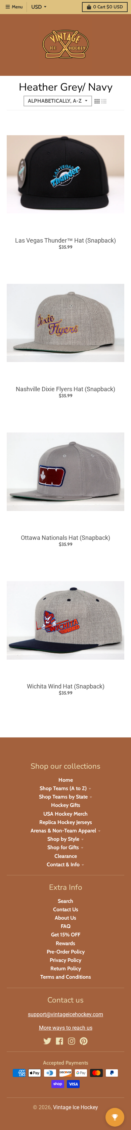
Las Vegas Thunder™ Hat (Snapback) (65, 240)
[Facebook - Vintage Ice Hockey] (59, 1041)
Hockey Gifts (65, 805)
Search (65, 901)
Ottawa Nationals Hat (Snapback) (65, 537)
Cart (108, 6)
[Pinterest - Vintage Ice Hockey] (84, 1041)
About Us (65, 918)
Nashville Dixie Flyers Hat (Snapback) (65, 389)
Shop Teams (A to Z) (63, 788)
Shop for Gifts (63, 847)
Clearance (65, 856)
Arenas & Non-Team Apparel (63, 830)
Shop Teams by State (63, 796)
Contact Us (65, 909)
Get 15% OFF (65, 934)
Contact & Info (63, 864)
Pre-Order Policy (66, 951)
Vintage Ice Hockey (75, 1107)
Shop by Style (63, 839)
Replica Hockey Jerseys (65, 822)
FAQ (66, 926)
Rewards (65, 943)
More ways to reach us (65, 1028)
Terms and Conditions (65, 977)
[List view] (103, 101)
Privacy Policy (65, 960)
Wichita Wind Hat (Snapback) (65, 686)
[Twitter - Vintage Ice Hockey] (47, 1041)
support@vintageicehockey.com (65, 1014)
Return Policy (65, 968)
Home (65, 780)
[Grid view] (97, 101)
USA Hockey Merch (65, 814)
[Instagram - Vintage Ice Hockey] (72, 1041)
